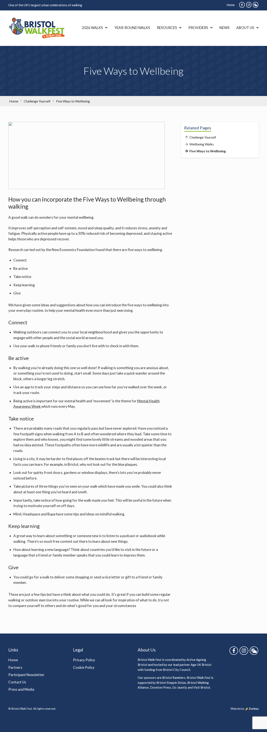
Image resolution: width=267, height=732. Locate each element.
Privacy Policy (84, 660)
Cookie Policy (83, 667)
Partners (15, 667)
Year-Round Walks (132, 27)
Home (231, 5)
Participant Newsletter (26, 675)
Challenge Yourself (202, 137)
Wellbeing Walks (201, 144)
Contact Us (17, 682)
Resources (167, 27)
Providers (198, 27)
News (224, 27)
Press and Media (21, 689)
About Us (245, 27)
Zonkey (253, 709)
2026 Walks (92, 27)
